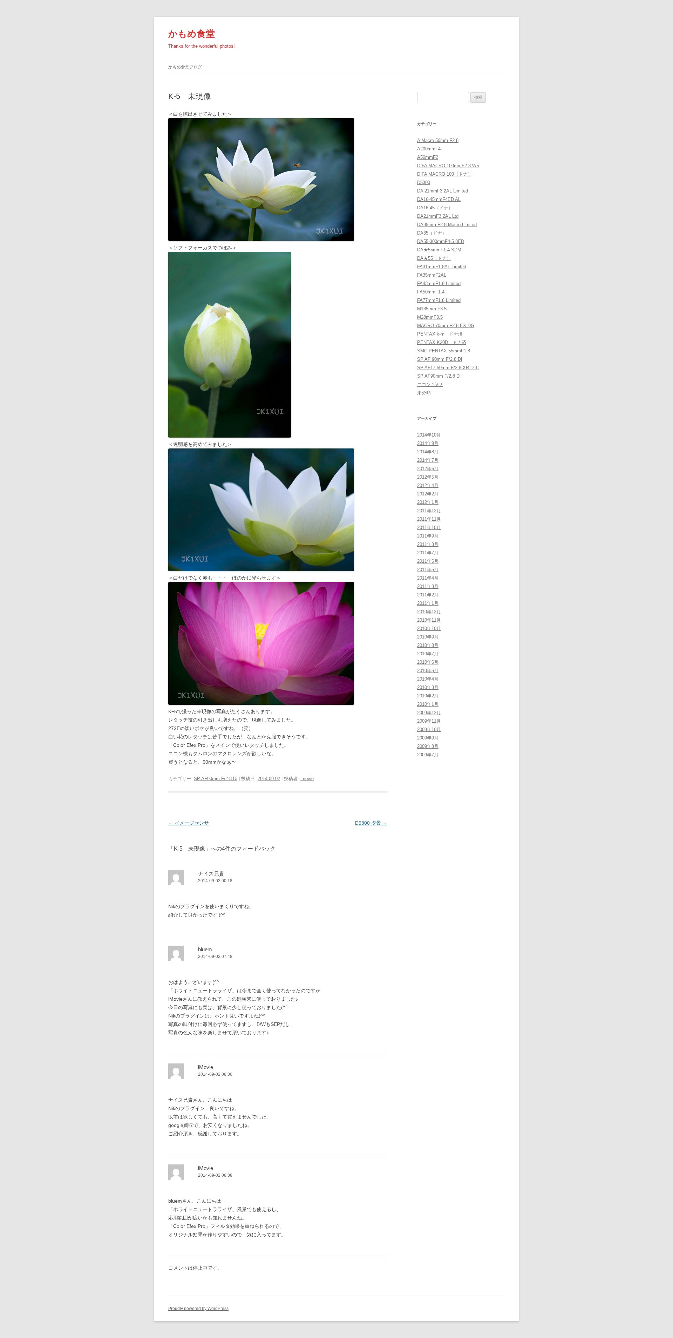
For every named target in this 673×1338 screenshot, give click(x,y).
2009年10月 (429, 729)
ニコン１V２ (430, 384)
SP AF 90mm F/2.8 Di (439, 359)
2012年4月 (428, 485)
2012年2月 (428, 493)
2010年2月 (428, 695)
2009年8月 (428, 746)
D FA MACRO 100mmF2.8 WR (448, 165)
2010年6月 (428, 662)
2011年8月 (428, 544)
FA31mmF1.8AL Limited (441, 266)
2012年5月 (428, 477)
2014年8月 (428, 451)
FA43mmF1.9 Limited (439, 283)
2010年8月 (428, 645)
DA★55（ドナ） (434, 258)
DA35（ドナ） (432, 233)
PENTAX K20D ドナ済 (441, 342)
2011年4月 (428, 578)
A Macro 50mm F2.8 (437, 140)
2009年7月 (428, 754)
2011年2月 (428, 594)
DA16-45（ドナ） (435, 207)
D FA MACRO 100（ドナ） (444, 174)
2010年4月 (428, 679)
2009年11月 (429, 721)
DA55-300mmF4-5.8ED (440, 241)
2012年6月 (428, 468)
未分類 (424, 393)
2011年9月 (428, 536)
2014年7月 (428, 460)
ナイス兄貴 (211, 874)
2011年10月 (429, 527)
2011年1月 (428, 603)
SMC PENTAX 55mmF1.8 (443, 350)
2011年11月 (429, 519)
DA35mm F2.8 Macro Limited (447, 224)
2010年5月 (428, 670)
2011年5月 (428, 569)
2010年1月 (428, 704)
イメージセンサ (188, 823)
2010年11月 (429, 620)
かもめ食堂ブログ (185, 67)
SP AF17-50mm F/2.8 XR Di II (448, 367)
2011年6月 (428, 561)
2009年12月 (429, 712)
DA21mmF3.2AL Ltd (437, 216)
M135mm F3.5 (432, 308)
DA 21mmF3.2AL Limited (442, 191)
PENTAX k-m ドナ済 (440, 334)
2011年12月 (429, 510)
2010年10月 (429, 628)
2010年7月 (428, 653)
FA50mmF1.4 (430, 292)
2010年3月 (428, 687)
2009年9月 (428, 738)
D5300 (423, 182)
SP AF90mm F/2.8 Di (215, 778)
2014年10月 (429, 435)
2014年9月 (428, 443)
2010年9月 (428, 637)
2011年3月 (428, 586)
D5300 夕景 (371, 823)
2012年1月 (428, 502)
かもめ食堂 (191, 33)
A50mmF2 (427, 157)
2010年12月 (429, 611)
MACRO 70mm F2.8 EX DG (445, 325)
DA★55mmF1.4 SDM (439, 249)
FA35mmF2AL (431, 275)
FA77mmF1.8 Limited (439, 300)
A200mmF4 (429, 148)
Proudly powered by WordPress (198, 1308)
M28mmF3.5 (430, 317)
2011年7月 (428, 552)
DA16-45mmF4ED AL (439, 199)
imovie (307, 778)
